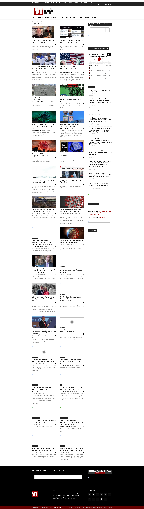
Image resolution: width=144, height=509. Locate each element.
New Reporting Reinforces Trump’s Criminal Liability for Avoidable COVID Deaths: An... (44, 271)
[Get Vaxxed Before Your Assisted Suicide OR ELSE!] (44, 90)
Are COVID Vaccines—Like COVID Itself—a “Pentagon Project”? (71, 41)
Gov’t (34, 17)
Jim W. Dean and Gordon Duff (66, 213)
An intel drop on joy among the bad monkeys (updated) (44, 181)
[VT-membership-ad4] (100, 36)
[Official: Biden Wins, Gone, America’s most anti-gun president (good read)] (44, 322)
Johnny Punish (101, 217)
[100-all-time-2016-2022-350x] (100, 478)
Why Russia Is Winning (95, 111)
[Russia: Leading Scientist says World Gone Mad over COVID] (72, 202)
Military (68, 17)
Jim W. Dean (62, 244)
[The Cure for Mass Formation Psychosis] (72, 146)
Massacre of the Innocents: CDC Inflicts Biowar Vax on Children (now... (71, 100)
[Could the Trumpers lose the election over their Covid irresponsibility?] (44, 380)
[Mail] (91, 5)
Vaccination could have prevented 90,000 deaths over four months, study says (71, 271)
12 (55, 184)
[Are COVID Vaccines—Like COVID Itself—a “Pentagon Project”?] (72, 32)
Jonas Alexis (96, 208)
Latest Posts (92, 87)
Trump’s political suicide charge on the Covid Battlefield (72, 331)
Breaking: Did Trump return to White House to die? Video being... (44, 360)
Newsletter (76, 2)
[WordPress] (108, 5)
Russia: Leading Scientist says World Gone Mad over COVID (70, 210)
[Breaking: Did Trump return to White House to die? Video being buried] (44, 352)
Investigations (55, 17)
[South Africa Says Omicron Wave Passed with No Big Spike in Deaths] (72, 233)
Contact (90, 2)
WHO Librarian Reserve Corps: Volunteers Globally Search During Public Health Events (71, 422)
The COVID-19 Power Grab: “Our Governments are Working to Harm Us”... (44, 126)
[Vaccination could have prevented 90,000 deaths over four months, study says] (72, 261)
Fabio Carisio (101, 211)
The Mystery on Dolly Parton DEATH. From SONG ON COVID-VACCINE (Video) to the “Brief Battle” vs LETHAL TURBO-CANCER (100, 163)
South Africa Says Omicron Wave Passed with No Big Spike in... (71, 241)
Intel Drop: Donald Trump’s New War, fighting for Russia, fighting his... (43, 299)
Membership (69, 2)
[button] (110, 17)
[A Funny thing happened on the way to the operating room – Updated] (44, 413)
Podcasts (87, 17)
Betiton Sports (58, 507)
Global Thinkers (92, 230)
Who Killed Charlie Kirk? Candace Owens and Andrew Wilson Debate (99, 184)
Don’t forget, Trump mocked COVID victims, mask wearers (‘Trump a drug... (72, 361)
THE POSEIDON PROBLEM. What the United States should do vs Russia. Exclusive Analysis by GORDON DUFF (99, 130)
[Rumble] (96, 5)
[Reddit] (93, 5)
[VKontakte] (106, 5)
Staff (56, 2)
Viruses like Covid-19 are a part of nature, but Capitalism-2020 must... (72, 449)
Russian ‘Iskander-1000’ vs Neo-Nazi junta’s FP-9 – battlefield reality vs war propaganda (100, 152)
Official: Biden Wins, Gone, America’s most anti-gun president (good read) (44, 332)
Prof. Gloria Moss (92, 212)
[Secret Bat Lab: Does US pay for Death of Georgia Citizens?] (44, 202)
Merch (81, 2)
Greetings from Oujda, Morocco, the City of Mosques (43, 41)
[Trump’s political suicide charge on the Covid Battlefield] (72, 322)
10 (83, 157)
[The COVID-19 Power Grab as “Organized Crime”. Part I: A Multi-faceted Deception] (44, 146)
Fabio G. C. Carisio (36, 72)
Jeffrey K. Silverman (36, 213)
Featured (34, 177)
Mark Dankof (100, 212)
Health (40, 17)
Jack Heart (108, 211)
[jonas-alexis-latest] (99, 194)
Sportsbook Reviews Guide (49, 507)
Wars (74, 17)
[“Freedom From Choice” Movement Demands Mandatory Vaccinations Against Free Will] (44, 233)
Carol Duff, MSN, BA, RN (65, 426)
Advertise (86, 2)
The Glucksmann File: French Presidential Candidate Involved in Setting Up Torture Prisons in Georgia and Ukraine (100, 101)
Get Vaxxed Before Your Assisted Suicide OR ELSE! (43, 99)
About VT (52, 2)
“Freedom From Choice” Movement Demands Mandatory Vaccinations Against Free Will (43, 242)
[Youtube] (111, 5)
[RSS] (98, 5)
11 (83, 452)
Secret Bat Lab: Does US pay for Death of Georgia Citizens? (43, 210)
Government (34, 238)
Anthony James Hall (36, 130)
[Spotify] (101, 5)
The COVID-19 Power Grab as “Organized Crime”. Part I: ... (42, 155)
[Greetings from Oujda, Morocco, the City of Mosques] (44, 32)
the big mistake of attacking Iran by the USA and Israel (99, 91)
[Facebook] (89, 5)
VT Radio (94, 17)
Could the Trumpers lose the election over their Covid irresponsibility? (42, 389)
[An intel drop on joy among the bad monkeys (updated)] (44, 172)
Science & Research (36, 64)
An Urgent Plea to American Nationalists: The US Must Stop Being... (71, 68)
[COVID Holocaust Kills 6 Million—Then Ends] (72, 172)
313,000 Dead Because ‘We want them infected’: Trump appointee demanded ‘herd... (71, 299)
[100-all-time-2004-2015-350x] (100, 473)
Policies (59, 2)
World (80, 17)
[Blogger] (86, 5)
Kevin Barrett (103, 208)
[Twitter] (103, 5)
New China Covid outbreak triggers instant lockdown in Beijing (44, 449)
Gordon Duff (34, 184)
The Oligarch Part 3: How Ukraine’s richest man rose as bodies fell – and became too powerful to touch (100, 119)
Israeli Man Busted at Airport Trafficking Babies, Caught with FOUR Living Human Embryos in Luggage (100, 174)
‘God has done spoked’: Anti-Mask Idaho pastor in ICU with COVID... (71, 388)
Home (33, 21)
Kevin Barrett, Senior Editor (38, 44)
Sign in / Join (46, 2)
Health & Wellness (63, 121)
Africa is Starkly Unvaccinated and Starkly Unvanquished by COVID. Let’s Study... (44, 68)
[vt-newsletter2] (99, 222)
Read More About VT (72, 498)
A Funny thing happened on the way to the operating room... (44, 421)
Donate (64, 2)
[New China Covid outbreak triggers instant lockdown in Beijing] (44, 441)
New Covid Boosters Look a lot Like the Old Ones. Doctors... (70, 125)
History (47, 17)
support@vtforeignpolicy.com (66, 501)
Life (63, 17)
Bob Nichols (97, 214)
